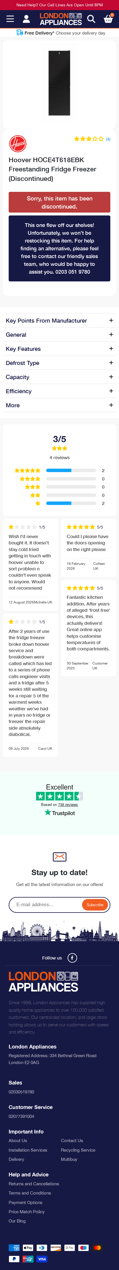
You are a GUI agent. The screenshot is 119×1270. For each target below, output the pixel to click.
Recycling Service (78, 1150)
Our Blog (17, 1220)
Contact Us (72, 1140)
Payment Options (25, 1202)
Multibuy (69, 1159)
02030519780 (21, 1091)
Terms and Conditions (30, 1192)
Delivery (16, 1159)
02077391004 (21, 1116)
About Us (18, 1140)
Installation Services (28, 1150)
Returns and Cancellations (34, 1183)
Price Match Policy (27, 1211)
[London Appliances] (61, 19)
